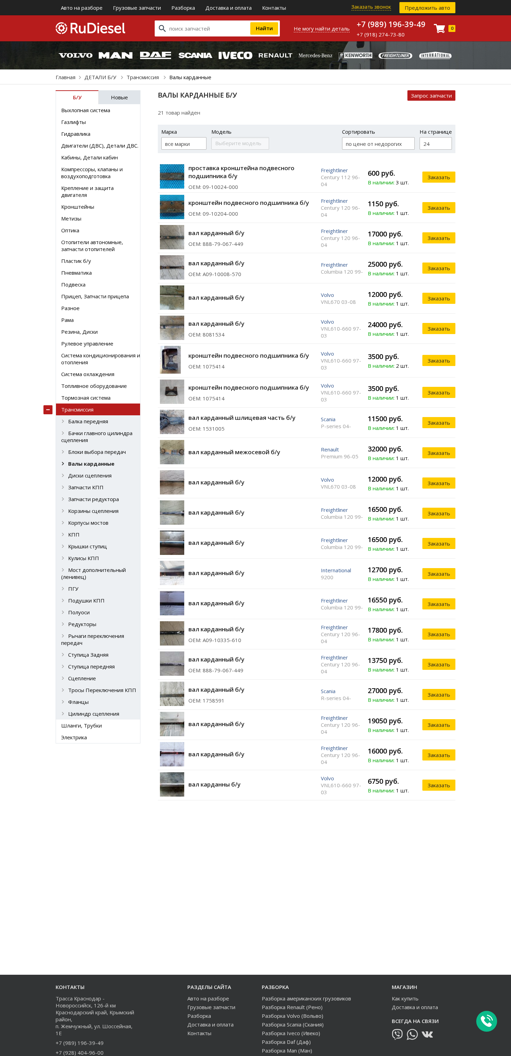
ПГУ (73, 588)
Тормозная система (86, 397)
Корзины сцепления (93, 510)
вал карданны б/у (214, 784)
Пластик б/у (76, 260)
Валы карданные (91, 463)
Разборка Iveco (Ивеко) (291, 1033)
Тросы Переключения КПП (102, 690)
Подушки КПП (86, 600)
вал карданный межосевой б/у (234, 452)
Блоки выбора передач (97, 451)
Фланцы (78, 701)
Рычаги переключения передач (92, 639)
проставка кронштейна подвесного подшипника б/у (241, 172)
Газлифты (73, 121)
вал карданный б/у (216, 233)
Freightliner (334, 170)
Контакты (274, 7)
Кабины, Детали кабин (89, 157)
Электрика (74, 737)
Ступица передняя (91, 666)
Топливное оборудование (94, 385)
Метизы (71, 218)
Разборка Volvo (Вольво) (292, 1015)
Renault (330, 449)
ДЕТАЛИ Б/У (100, 77)
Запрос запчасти (431, 95)
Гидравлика (75, 133)
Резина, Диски (79, 331)
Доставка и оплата (228, 7)
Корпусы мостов (88, 522)
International (336, 570)
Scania (328, 419)
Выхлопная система (85, 110)
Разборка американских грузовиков (306, 998)
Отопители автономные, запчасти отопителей (92, 245)
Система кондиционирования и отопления (100, 359)
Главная (65, 77)
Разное (70, 308)
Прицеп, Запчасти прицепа (95, 296)
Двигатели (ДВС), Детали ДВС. (99, 145)
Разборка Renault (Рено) (292, 1007)
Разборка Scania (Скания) (293, 1024)
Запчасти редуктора (93, 499)
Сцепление (82, 678)
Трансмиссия (143, 77)
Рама (67, 319)
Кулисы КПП (83, 558)
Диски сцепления (90, 475)
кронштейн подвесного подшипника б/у (248, 203)
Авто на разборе (82, 7)
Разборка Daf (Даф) (286, 1041)
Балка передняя (88, 421)
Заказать (439, 177)
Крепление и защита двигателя (87, 191)
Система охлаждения (87, 374)
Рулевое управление (87, 343)
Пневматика (76, 272)
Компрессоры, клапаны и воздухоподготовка (92, 173)
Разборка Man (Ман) (287, 1050)
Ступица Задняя (88, 654)
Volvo (327, 294)
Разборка (183, 7)
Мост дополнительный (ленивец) (93, 573)
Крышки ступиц (87, 546)
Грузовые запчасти (137, 7)
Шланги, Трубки (81, 725)
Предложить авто (427, 7)
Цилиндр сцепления (93, 713)
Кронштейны (77, 206)
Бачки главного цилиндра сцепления (96, 436)
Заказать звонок (371, 6)
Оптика (70, 230)
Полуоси (79, 612)
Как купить (405, 998)
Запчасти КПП (86, 487)
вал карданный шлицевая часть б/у (241, 418)
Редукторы (82, 624)
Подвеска (73, 284)
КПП (74, 534)
